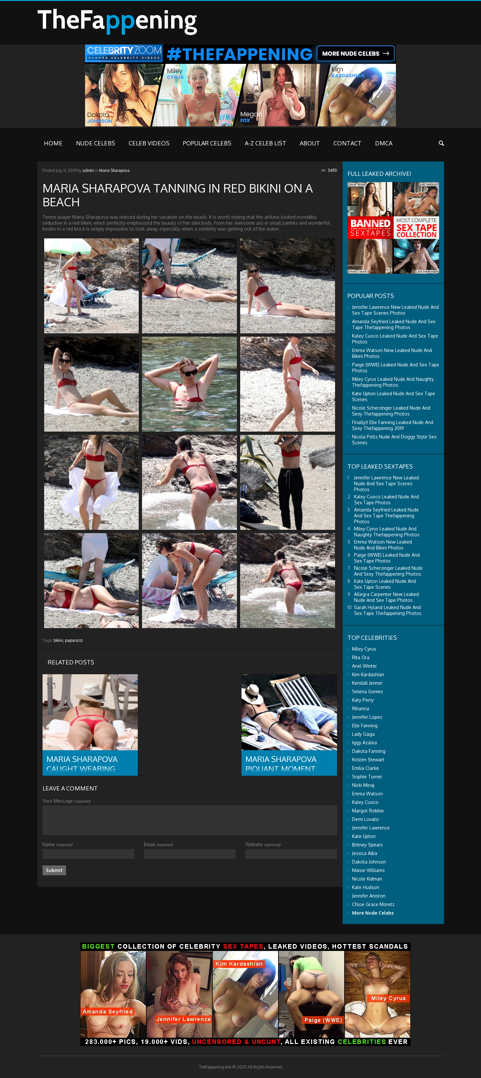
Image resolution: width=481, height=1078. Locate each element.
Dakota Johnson (369, 861)
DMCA (383, 143)
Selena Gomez (367, 691)
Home (53, 143)
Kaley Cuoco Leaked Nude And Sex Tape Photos (386, 499)
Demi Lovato (365, 819)
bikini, (59, 640)
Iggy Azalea (364, 742)
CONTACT (347, 143)
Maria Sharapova (114, 170)
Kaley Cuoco (365, 802)
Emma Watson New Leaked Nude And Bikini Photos (383, 544)
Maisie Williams (368, 870)
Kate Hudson (365, 887)
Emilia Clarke (365, 768)
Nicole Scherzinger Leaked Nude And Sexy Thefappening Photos (391, 411)
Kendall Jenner (367, 683)
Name (58, 844)
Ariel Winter (364, 666)
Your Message (67, 801)
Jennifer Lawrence (371, 827)
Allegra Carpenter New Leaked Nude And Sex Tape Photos (386, 597)
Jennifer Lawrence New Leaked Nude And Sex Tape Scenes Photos (395, 310)
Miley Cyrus (364, 649)
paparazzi (74, 640)
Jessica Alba (364, 853)
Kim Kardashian (368, 674)
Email (158, 844)
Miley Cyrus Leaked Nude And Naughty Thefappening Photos (393, 382)
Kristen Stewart (368, 759)
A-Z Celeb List (265, 143)
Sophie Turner (367, 776)
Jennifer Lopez (367, 717)
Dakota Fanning (368, 751)
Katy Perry (363, 700)
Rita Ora (360, 657)
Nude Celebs (95, 143)
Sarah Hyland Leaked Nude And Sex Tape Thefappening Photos (387, 610)
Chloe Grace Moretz (373, 904)
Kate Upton (364, 836)
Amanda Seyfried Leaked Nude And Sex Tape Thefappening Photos (394, 324)
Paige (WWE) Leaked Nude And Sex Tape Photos (387, 558)
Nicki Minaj (363, 785)
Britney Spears (367, 844)
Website (263, 844)
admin (88, 170)
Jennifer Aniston (368, 896)
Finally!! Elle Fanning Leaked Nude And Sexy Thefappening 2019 (392, 425)
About (310, 143)
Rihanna (360, 708)
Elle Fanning (365, 725)
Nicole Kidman (367, 879)
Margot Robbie (368, 810)
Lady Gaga (363, 734)
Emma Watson (367, 793)
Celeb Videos (149, 143)
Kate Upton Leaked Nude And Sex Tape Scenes (385, 584)
